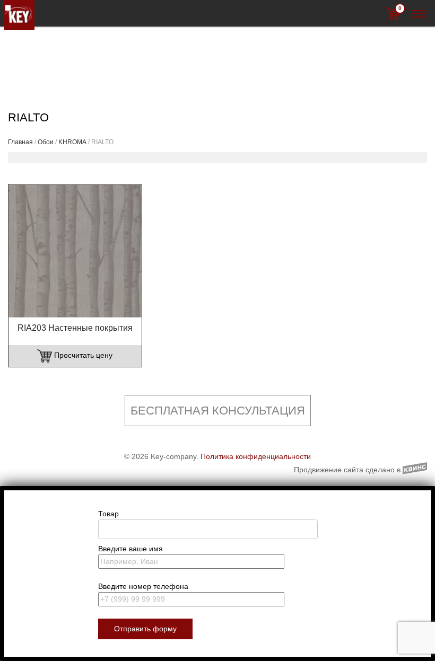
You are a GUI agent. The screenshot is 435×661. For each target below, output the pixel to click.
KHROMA (72, 142)
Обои (46, 142)
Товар (108, 513)
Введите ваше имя (130, 548)
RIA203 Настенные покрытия (75, 327)
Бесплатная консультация (217, 410)
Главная (20, 142)
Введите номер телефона (143, 586)
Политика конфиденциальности (256, 456)
